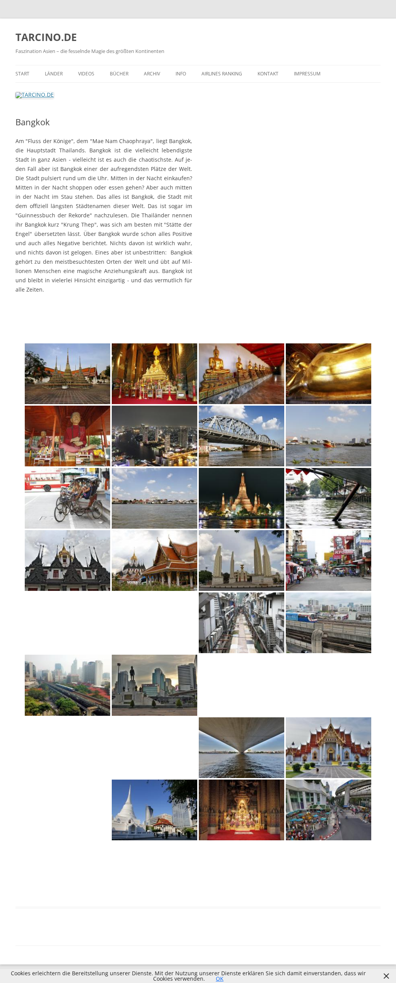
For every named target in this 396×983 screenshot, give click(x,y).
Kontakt (268, 73)
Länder (54, 73)
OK (220, 978)
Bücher (119, 73)
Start (22, 73)
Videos (86, 73)
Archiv (152, 73)
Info (181, 73)
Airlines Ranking (221, 73)
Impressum (307, 73)
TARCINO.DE (46, 37)
